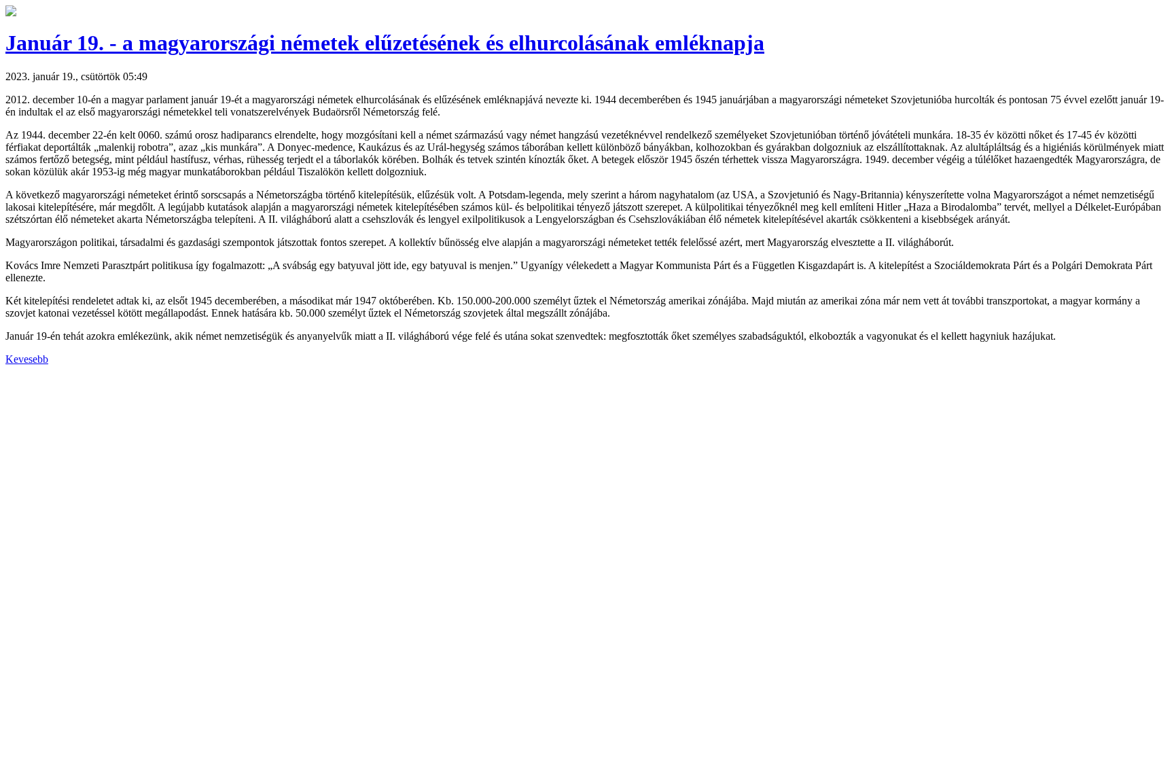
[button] (10, 12)
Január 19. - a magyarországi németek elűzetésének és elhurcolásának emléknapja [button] (384, 43)
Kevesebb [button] (26, 359)
